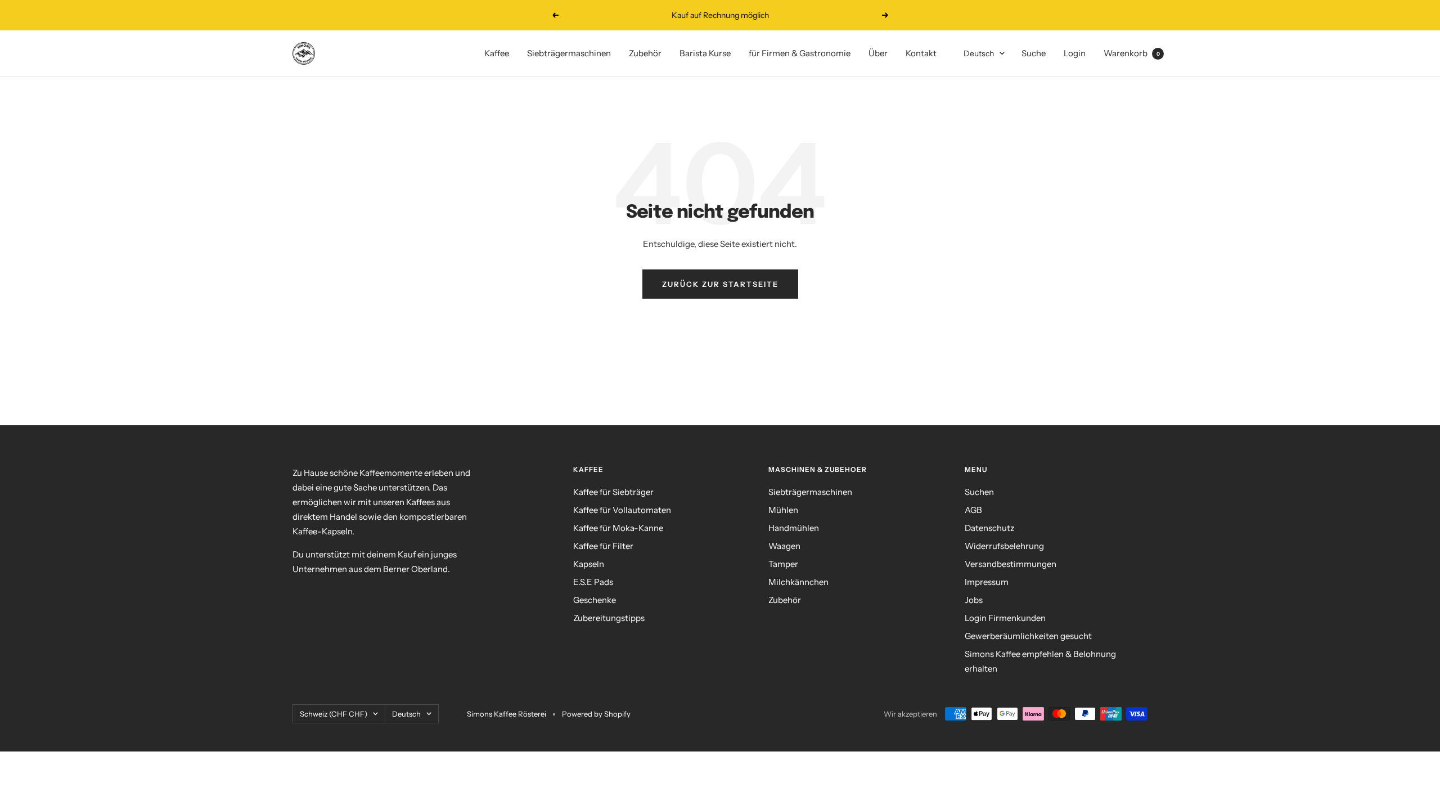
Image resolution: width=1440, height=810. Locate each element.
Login (1075, 53)
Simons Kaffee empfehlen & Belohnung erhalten (1040, 661)
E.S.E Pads (593, 582)
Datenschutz (989, 528)
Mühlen (783, 510)
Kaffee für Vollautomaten (622, 510)
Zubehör (645, 53)
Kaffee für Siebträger (613, 492)
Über (878, 53)
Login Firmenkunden (1005, 618)
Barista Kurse (705, 53)
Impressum (987, 582)
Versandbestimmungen (1010, 564)
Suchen (979, 492)
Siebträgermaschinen (569, 53)
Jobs (974, 600)
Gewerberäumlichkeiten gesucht (1028, 636)
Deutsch (979, 53)
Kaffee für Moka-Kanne (618, 528)
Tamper (783, 564)
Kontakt (921, 53)
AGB (973, 510)
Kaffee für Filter (603, 546)
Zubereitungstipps (609, 618)
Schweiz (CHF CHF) (333, 713)
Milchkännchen (798, 582)
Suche (1034, 53)
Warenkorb (1132, 53)
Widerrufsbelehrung (1004, 546)
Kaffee (496, 53)
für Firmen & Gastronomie (799, 53)
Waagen (784, 546)
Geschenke (594, 600)
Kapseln (588, 564)
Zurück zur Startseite (720, 284)
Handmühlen (793, 528)
